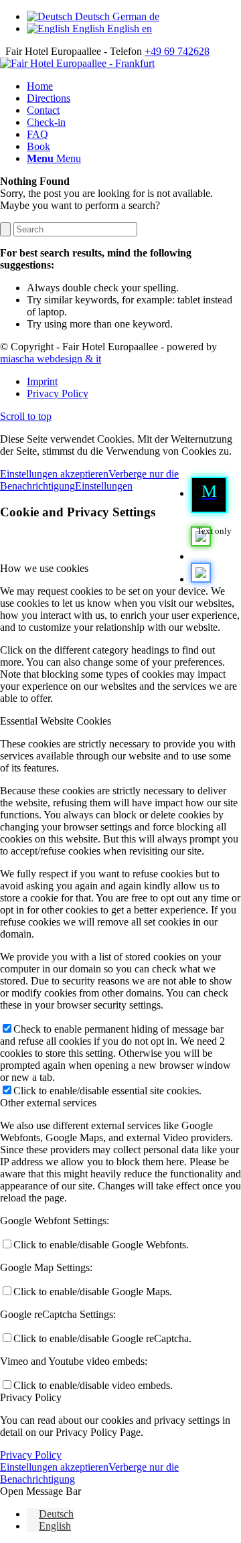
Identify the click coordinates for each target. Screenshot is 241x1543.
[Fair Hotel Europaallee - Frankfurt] (77, 63)
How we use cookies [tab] (44, 568)
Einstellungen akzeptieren (54, 474)
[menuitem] (214, 495)
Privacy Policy (31, 1455)
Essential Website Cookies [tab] (55, 721)
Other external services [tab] (48, 1102)
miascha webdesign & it (50, 358)
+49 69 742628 (177, 51)
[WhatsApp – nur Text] (201, 556)
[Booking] (201, 579)
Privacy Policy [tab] (31, 1397)
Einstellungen (104, 486)
